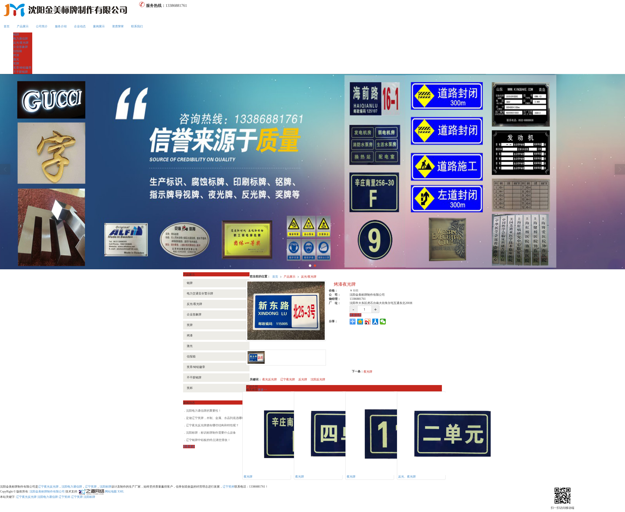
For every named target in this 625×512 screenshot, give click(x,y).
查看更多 (189, 446)
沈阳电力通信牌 (72, 486)
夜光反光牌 (269, 379)
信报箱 (17, 51)
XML (120, 491)
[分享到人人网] (375, 321)
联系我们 (137, 26)
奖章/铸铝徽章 (22, 67)
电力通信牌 (20, 38)
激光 (16, 59)
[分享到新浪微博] (368, 321)
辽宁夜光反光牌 (48, 486)
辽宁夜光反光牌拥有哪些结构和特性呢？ (212, 425)
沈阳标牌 (105, 486)
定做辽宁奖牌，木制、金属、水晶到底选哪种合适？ (219, 418)
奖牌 (16, 63)
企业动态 (80, 26)
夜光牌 (368, 371)
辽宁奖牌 (91, 486)
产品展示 (23, 26)
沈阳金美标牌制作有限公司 (47, 491)
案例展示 (99, 26)
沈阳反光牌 (318, 379)
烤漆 (16, 55)
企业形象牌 (20, 47)
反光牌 (302, 379)
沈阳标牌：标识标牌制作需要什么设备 (211, 432)
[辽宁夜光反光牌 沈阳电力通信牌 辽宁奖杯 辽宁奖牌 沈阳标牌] (312, 171)
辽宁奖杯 (228, 486)
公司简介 (42, 26)
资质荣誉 (118, 26)
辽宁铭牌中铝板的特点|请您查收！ (208, 440)
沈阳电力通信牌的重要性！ (203, 410)
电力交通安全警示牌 (200, 293)
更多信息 (355, 315)
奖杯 (190, 388)
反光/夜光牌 (21, 42)
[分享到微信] (383, 321)
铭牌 (16, 34)
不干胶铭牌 (20, 71)
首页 (7, 26)
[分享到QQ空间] (360, 321)
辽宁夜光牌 (287, 379)
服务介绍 (61, 26)
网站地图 (111, 491)
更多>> (262, 389)
